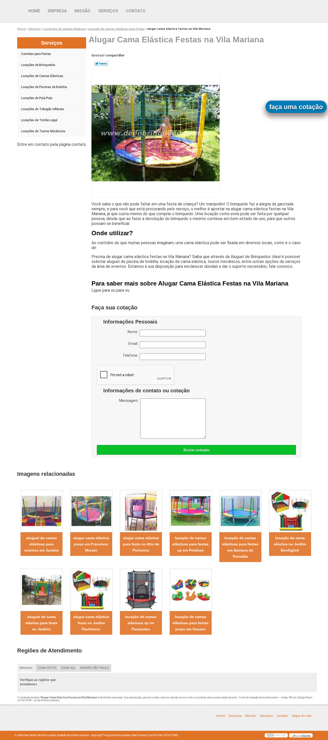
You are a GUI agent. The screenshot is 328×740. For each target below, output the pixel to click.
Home (34, 10)
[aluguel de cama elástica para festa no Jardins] (41, 590)
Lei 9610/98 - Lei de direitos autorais (38, 700)
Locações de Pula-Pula (36, 98)
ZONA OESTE (47, 668)
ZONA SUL (68, 668)
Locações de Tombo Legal (39, 120)
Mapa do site (301, 716)
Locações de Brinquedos (38, 65)
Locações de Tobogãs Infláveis (42, 109)
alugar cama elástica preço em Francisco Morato (91, 544)
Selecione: (26, 668)
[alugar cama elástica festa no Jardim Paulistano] (91, 590)
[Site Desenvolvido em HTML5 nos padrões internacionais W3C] (276, 735)
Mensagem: (129, 401)
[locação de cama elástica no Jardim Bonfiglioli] (290, 511)
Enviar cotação (196, 450)
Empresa (57, 10)
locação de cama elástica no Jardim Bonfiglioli (290, 544)
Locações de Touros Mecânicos (43, 131)
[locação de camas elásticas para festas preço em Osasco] (191, 590)
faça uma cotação (296, 106)
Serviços (108, 10)
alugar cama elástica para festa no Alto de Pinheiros (141, 544)
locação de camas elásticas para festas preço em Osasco (190, 623)
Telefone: (131, 355)
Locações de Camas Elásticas (42, 76)
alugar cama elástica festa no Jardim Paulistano (91, 623)
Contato (136, 10)
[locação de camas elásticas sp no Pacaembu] (141, 590)
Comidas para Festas (36, 54)
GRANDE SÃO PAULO (94, 668)
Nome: (134, 332)
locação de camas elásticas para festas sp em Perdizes (190, 544)
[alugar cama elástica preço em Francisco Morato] (91, 511)
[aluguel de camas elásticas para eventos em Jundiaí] (41, 511)
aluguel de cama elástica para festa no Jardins (41, 623)
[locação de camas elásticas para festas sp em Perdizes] (191, 511)
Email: (134, 343)
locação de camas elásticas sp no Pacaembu (141, 623)
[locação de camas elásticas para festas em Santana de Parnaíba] (240, 511)
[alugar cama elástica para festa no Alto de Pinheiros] (141, 511)
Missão (82, 10)
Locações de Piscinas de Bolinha (44, 87)
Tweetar (101, 63)
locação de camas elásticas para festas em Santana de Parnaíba (240, 547)
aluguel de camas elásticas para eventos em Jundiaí (41, 544)
